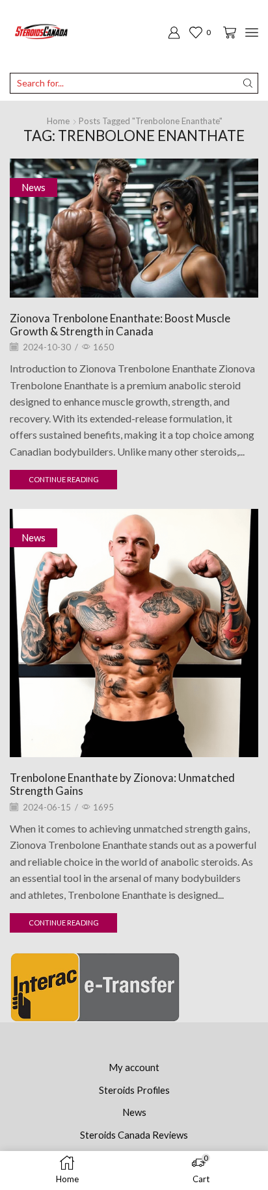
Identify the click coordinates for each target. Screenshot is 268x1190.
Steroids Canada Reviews (134, 1135)
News (33, 187)
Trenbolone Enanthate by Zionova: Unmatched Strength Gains (122, 784)
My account (134, 1067)
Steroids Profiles (134, 1090)
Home (58, 121)
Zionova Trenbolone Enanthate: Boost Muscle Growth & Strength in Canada (120, 324)
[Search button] (248, 83)
